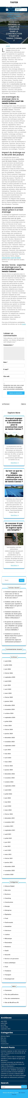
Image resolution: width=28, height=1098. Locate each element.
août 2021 (8, 834)
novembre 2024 (10, 709)
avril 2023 (8, 757)
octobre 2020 (9, 874)
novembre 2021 (10, 822)
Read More (14, 462)
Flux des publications (11, 994)
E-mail (6, 369)
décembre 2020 (10, 866)
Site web (6, 376)
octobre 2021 (9, 826)
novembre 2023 (10, 741)
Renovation (8, 942)
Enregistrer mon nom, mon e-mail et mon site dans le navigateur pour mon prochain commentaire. (14, 387)
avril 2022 (8, 806)
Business (8, 894)
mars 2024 (8, 725)
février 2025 (9, 697)
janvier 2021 (9, 862)
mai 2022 (8, 802)
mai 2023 (8, 753)
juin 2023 (8, 749)
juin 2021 (8, 842)
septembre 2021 (10, 830)
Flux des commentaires (12, 998)
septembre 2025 (10, 677)
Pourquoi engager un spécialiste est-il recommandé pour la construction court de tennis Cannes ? (14, 423)
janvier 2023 (9, 770)
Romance (8, 946)
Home (8, 7)
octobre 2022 (9, 782)
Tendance (8, 970)
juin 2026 (8, 669)
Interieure (8, 930)
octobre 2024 (9, 713)
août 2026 (8, 661)
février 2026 (9, 673)
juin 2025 (8, 685)
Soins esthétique (10, 962)
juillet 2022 (8, 794)
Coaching (8, 898)
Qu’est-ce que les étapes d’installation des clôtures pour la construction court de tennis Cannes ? (14, 476)
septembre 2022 (10, 786)
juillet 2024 (8, 721)
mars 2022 (8, 810)
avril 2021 (8, 850)
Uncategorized (9, 979)
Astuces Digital (9, 886)
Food (6, 918)
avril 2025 (8, 689)
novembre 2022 (10, 778)
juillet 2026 (8, 665)
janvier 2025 (9, 701)
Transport (8, 974)
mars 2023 (8, 761)
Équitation (8, 914)
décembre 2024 (10, 705)
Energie (7, 906)
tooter (24, 324)
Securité (7, 954)
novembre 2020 (10, 870)
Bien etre (8, 890)
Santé (7, 950)
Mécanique (8, 938)
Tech (6, 966)
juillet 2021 (8, 838)
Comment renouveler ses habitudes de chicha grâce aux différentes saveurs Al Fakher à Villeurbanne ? (12, 1064)
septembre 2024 (10, 717)
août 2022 (8, 790)
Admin (8, 46)
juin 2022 (8, 798)
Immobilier (16, 7)
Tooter (14, 2)
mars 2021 (8, 854)
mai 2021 (8, 846)
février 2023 (9, 766)
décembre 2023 (10, 737)
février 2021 (9, 858)
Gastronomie (9, 922)
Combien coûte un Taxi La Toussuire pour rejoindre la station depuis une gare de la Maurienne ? (13, 1058)
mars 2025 (8, 693)
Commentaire (9, 345)
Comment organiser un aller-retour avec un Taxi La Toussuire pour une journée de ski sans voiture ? (13, 1053)
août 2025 (8, 681)
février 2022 (9, 814)
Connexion (8, 990)
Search (25, 10)
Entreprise (8, 910)
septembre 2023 (10, 745)
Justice (7, 934)
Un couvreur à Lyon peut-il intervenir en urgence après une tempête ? (14, 526)
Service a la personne (12, 958)
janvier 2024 (9, 733)
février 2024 (9, 729)
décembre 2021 (10, 818)
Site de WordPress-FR (12, 1002)
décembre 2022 (10, 774)
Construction (9, 902)
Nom (6, 362)
